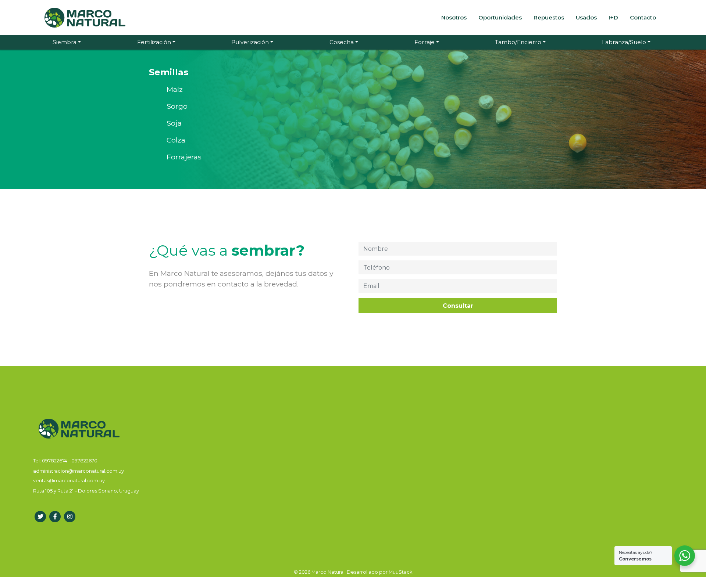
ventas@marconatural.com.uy (69, 480)
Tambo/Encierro (518, 42)
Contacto (643, 17)
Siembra (64, 42)
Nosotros (454, 17)
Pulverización (250, 42)
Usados (586, 17)
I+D (613, 17)
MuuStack (400, 572)
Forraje (424, 42)
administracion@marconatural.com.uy (78, 471)
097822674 (55, 461)
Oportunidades (500, 17)
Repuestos (549, 17)
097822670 (84, 461)
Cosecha (341, 42)
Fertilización (154, 42)
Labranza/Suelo (624, 42)
